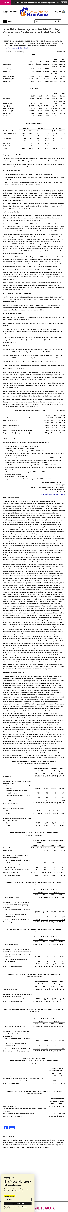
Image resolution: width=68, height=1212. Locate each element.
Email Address (9, 1196)
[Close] (32, 1176)
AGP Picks (5, 2)
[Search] (55, 21)
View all (64, 2)
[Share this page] (63, 21)
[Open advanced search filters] (59, 21)
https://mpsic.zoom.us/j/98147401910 (16, 48)
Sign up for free (18, 1203)
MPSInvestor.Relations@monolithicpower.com (50, 494)
